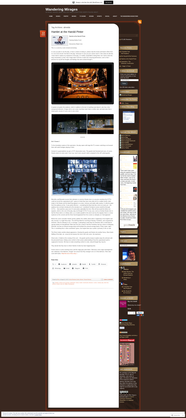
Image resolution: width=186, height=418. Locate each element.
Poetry (66, 16)
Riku (58, 279)
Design (91, 16)
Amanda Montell (125, 198)
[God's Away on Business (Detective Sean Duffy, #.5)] (135, 191)
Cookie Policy (38, 415)
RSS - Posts (125, 103)
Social (107, 16)
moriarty (99, 282)
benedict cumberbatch (70, 282)
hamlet (80, 282)
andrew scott (62, 282)
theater (58, 284)
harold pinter (85, 282)
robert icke (106, 282)
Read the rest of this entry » (69, 253)
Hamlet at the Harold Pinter (67, 31)
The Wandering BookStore (129, 16)
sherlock (54, 284)
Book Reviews (73, 279)
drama (77, 282)
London (95, 282)
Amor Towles (124, 159)
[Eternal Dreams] (123, 332)
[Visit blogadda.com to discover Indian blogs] (123, 320)
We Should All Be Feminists (129, 56)
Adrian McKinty (124, 191)
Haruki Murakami (125, 168)
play (102, 282)
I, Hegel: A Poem (126, 66)
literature (91, 282)
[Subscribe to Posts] (120, 103)
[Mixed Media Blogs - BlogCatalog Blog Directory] (129, 324)
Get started (108, 2)
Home (51, 16)
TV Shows (83, 16)
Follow (124, 83)
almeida (57, 282)
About (115, 16)
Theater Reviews (87, 279)
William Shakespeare (69, 284)
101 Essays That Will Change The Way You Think (126, 204)
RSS (139, 22)
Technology (126, 119)
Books (58, 16)
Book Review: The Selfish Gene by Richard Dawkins (128, 273)
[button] (78, 97)
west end (62, 284)
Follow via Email (127, 71)
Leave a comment (108, 279)
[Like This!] (122, 328)
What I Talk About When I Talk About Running (125, 165)
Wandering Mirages (62, 9)
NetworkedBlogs (127, 111)
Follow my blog (128, 121)
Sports (99, 16)
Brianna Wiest (125, 207)
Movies (74, 16)
